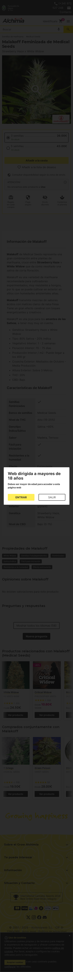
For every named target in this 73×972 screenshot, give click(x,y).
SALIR (52, 497)
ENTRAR (21, 497)
